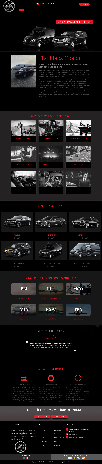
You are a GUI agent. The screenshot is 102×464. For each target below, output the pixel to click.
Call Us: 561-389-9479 (74, 434)
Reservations (43, 10)
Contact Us (92, 10)
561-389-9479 (60, 416)
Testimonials (76, 10)
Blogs (85, 10)
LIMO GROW (66, 462)
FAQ (60, 10)
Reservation (45, 441)
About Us (56, 441)
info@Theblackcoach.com (76, 437)
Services (28, 10)
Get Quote (53, 10)
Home (43, 430)
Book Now (84, 4)
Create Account (58, 434)
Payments (66, 10)
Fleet (34, 10)
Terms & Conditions (59, 437)
